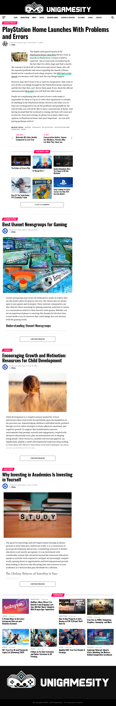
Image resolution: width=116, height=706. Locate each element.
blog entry (29, 91)
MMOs (34, 17)
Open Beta (37, 127)
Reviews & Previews (68, 17)
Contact (99, 17)
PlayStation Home (63, 127)
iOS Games (81, 17)
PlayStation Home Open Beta (43, 54)
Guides (41, 17)
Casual (90, 17)
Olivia (13, 232)
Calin (13, 45)
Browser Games (52, 17)
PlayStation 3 (48, 127)
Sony (24, 129)
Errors (28, 127)
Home (15, 17)
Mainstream (25, 17)
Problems (16, 129)
